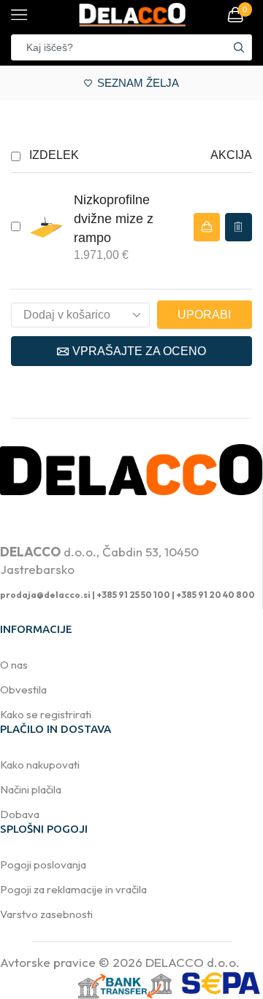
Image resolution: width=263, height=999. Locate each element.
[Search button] (238, 47)
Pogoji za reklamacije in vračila (73, 889)
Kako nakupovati (40, 764)
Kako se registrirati (45, 714)
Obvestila (23, 689)
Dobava (19, 814)
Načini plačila (30, 789)
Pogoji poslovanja (43, 864)
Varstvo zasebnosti (46, 914)
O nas (14, 665)
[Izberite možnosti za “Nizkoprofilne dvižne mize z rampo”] (207, 227)
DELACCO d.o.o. (192, 962)
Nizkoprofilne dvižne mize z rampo (113, 218)
